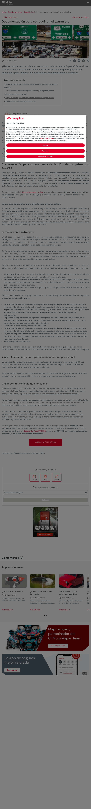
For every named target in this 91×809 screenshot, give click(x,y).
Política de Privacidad (64, 138)
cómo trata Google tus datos (23, 141)
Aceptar (46, 145)
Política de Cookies (47, 138)
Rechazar (45, 151)
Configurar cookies (45, 156)
